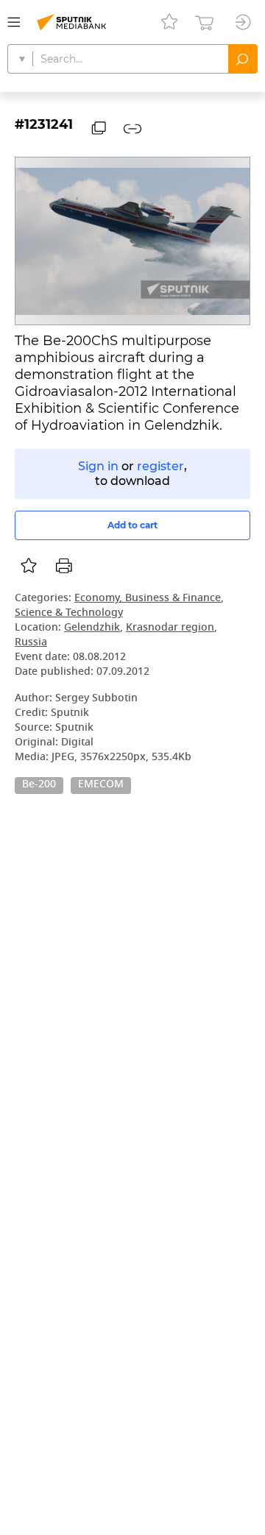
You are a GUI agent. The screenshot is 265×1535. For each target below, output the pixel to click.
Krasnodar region (170, 628)
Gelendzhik (92, 628)
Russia (31, 642)
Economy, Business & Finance (147, 598)
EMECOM (101, 785)
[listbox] (29, 566)
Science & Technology (69, 613)
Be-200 (39, 785)
